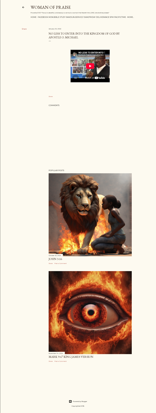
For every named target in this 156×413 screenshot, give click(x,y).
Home (33, 17)
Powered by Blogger (80, 401)
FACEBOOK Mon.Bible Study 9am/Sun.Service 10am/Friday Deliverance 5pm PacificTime (82, 17)
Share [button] (24, 29)
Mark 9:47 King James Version (71, 357)
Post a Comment (60, 263)
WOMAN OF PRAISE (51, 7)
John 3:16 (55, 259)
